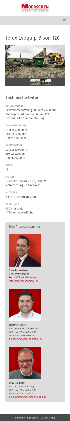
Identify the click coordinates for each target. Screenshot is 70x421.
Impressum (32, 418)
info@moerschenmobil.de (24, 281)
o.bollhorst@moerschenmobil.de (27, 397)
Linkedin (20, 418)
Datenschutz (48, 418)
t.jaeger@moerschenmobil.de (26, 339)
